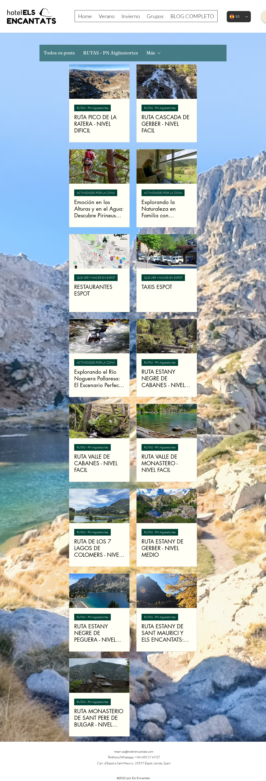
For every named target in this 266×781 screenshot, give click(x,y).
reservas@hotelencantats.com (133, 752)
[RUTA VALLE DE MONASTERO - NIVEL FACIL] (167, 421)
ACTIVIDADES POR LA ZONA (96, 192)
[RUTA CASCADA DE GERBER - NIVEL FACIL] (167, 81)
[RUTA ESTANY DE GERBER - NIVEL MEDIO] (167, 506)
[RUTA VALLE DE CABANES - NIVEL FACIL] (99, 421)
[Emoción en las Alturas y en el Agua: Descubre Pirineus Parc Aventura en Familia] (99, 166)
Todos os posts (59, 53)
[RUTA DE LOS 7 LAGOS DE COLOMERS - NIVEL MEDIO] (99, 506)
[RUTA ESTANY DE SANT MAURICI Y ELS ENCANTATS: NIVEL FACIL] (167, 591)
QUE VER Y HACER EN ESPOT (96, 277)
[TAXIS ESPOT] (167, 251)
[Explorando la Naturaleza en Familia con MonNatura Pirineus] (167, 166)
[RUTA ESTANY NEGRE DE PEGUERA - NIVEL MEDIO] (99, 591)
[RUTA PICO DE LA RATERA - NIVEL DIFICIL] (99, 81)
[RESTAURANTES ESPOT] (99, 251)
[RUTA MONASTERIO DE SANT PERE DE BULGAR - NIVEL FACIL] (99, 675)
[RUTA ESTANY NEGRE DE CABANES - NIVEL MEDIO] (167, 336)
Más (150, 53)
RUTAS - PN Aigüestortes (110, 53)
